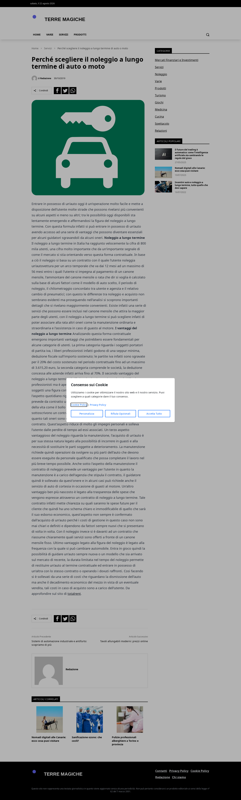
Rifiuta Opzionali (120, 413)
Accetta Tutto (154, 413)
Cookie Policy (79, 404)
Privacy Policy (98, 404)
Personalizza (86, 413)
